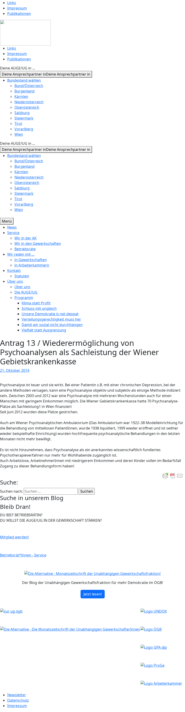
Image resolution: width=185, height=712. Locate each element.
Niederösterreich (29, 101)
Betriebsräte (25, 248)
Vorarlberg (23, 128)
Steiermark (23, 118)
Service (13, 232)
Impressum (17, 8)
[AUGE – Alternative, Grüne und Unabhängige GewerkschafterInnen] (25, 32)
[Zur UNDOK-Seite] (154, 610)
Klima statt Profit (36, 303)
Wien (18, 134)
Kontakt (14, 270)
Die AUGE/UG (25, 292)
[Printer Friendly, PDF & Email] (172, 475)
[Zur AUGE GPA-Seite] (154, 646)
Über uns (15, 281)
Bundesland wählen (24, 80)
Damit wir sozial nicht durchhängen (52, 324)
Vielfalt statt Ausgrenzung (44, 330)
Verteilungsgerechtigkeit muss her (51, 319)
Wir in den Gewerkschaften (37, 243)
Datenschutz (18, 700)
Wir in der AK (25, 238)
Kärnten (21, 96)
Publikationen (19, 13)
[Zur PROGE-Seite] (152, 664)
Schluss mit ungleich (39, 308)
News (12, 227)
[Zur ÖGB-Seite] (151, 628)
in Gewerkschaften (30, 259)
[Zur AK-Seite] (161, 682)
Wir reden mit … (21, 254)
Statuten (21, 275)
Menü (7, 221)
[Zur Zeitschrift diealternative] (70, 628)
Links (11, 2)
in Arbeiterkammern (31, 265)
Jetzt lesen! (92, 594)
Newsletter (16, 694)
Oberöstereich (26, 107)
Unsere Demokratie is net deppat (50, 313)
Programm (23, 297)
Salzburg (22, 112)
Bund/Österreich (28, 85)
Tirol (18, 123)
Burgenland (24, 91)
